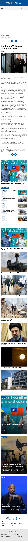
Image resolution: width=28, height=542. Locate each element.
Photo (12, 525)
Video (3, 525)
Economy (13, 521)
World (7, 35)
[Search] (21, 8)
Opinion (21, 521)
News (2, 35)
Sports (20, 523)
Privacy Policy (4, 534)
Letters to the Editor (19, 536)
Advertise (3, 538)
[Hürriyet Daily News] (14, 3)
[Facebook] (12, 41)
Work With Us (17, 534)
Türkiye (3, 521)
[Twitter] (15, 41)
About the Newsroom (6, 536)
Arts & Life (13, 523)
